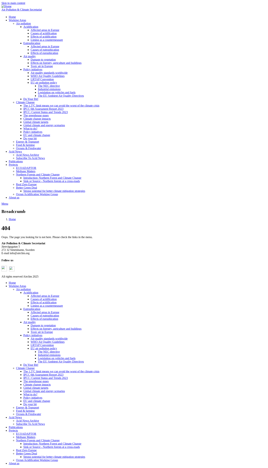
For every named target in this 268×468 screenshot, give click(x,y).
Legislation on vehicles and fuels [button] (56, 92)
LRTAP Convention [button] (42, 79)
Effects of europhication (44, 318)
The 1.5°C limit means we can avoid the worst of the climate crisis (61, 371)
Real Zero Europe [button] (26, 184)
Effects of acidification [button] (44, 36)
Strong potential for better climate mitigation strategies (54, 456)
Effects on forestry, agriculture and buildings (56, 328)
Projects (13, 430)
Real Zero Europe (26, 450)
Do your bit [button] (30, 138)
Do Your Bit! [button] (30, 99)
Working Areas (17, 286)
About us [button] (14, 197)
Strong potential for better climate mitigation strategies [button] (54, 190)
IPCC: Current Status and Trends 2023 (45, 378)
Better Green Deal (26, 453)
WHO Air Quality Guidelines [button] (48, 76)
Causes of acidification (44, 299)
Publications (16, 427)
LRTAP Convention (42, 345)
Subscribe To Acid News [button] (30, 158)
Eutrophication (31, 309)
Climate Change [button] (25, 102)
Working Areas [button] (17, 20)
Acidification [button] (30, 26)
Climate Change (25, 368)
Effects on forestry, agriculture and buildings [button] (56, 62)
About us (14, 463)
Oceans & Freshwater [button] (28, 148)
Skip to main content (13, 3)
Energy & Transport (27, 407)
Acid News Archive (27, 420)
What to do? (30, 394)
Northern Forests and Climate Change (38, 440)
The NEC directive (49, 351)
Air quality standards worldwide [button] (49, 72)
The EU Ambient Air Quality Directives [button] (61, 95)
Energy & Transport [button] (27, 141)
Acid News (15, 417)
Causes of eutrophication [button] (45, 49)
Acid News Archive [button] (27, 154)
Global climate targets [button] (35, 122)
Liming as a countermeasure (47, 305)
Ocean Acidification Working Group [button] (37, 194)
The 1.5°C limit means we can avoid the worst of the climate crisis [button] (61, 105)
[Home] (6, 6)
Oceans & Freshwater (28, 414)
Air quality (29, 322)
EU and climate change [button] (36, 135)
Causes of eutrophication (45, 315)
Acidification (30, 292)
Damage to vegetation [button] (43, 59)
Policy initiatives (32, 335)
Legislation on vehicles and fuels (56, 358)
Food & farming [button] (25, 145)
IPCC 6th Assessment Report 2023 (43, 374)
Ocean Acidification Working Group (37, 460)
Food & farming (25, 410)
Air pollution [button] (23, 23)
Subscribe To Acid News (30, 423)
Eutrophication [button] (31, 43)
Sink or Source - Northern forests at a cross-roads (51, 446)
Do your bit (30, 404)
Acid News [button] (15, 151)
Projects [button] (13, 164)
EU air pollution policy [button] (44, 82)
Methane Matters (25, 437)
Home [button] (12, 16)
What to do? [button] (30, 128)
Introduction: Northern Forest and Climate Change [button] (52, 177)
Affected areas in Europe (45, 295)
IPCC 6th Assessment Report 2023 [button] (43, 108)
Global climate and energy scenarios (44, 391)
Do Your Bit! (30, 364)
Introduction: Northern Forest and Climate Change (52, 443)
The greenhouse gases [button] (36, 115)
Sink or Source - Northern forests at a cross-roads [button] (51, 181)
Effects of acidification (44, 302)
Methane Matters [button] (25, 171)
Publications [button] (16, 161)
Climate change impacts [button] (37, 118)
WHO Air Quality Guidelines (48, 341)
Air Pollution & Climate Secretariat (21, 9)
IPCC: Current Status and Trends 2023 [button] (45, 112)
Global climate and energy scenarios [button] (44, 125)
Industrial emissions (49, 355)
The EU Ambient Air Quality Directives (61, 361)
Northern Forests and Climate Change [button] (38, 174)
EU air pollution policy (44, 348)
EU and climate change (36, 400)
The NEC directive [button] (49, 85)
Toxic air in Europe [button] (42, 66)
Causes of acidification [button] (44, 33)
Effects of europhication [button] (44, 53)
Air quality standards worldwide (49, 338)
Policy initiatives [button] (32, 69)
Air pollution (23, 289)
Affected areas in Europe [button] (45, 30)
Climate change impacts (37, 384)
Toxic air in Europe (42, 332)
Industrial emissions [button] (49, 89)
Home (12, 219)
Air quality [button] (29, 56)
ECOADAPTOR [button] (26, 168)
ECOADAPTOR (26, 433)
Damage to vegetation (43, 325)
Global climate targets (35, 387)
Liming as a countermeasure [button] (47, 39)
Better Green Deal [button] (26, 187)
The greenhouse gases (36, 381)
